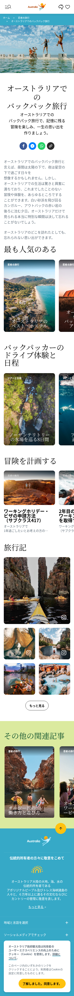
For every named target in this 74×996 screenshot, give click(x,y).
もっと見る (37, 705)
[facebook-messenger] (32, 146)
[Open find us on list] (66, 935)
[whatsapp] (41, 146)
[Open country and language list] (66, 923)
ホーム (6, 17)
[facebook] (23, 146)
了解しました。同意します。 (42, 983)
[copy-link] (50, 146)
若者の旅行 (23, 17)
